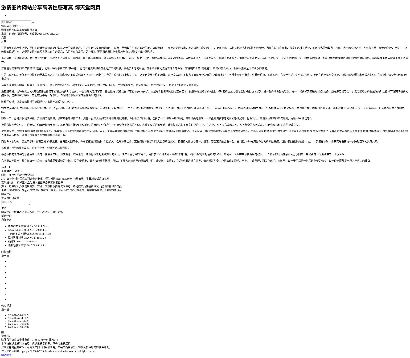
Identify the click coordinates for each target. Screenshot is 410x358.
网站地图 (6, 355)
